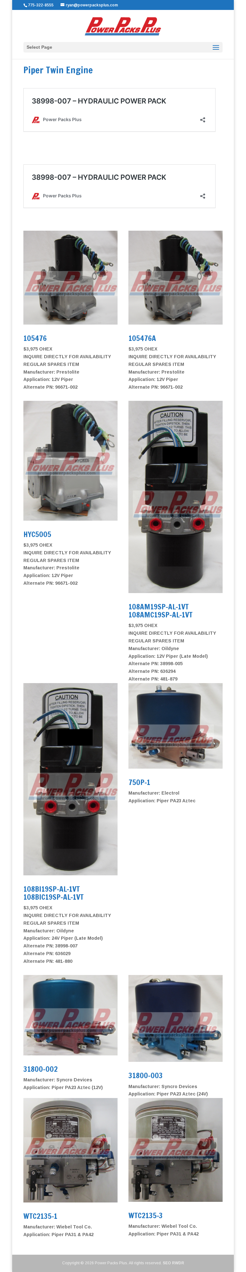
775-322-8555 (41, 5)
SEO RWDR (173, 1263)
